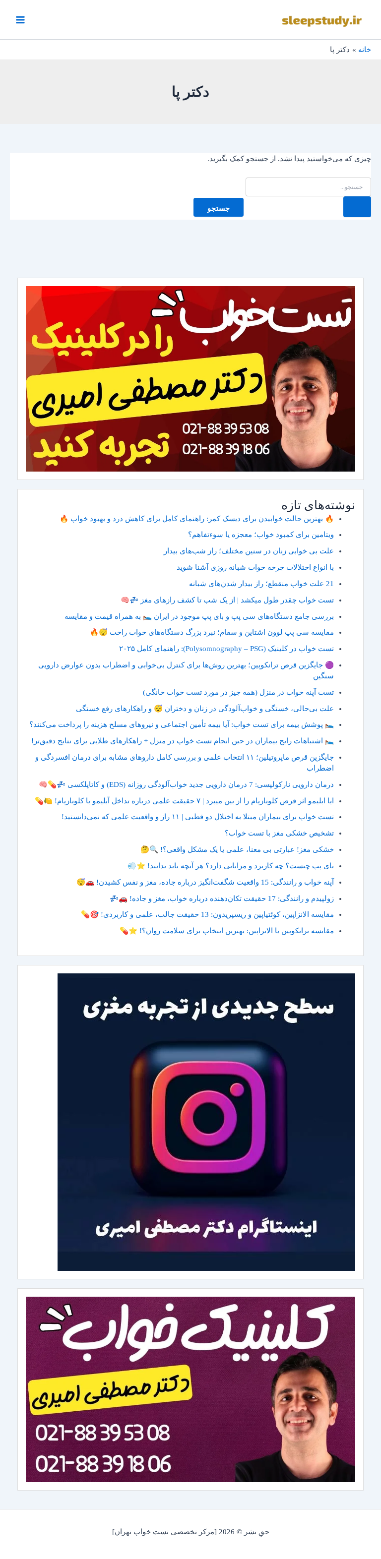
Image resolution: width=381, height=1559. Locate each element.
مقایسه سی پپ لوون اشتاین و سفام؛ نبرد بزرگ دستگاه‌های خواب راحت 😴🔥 (212, 632)
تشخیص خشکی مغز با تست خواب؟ (279, 833)
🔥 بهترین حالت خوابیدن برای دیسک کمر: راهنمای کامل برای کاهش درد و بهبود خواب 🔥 (197, 519)
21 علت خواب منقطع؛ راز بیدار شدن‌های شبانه (261, 584)
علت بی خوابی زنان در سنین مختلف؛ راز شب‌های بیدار (249, 551)
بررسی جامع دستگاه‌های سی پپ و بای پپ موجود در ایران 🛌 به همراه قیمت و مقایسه (199, 616)
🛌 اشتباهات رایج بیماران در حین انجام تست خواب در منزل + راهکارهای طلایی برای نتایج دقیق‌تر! (182, 741)
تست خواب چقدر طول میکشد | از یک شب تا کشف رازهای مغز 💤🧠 (227, 600)
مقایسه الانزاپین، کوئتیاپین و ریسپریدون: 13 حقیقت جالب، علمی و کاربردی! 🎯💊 (207, 914)
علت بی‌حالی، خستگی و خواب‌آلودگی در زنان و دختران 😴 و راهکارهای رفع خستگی (205, 709)
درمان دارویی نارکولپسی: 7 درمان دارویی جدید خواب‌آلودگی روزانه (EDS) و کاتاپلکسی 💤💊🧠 (186, 784)
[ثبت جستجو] (357, 207)
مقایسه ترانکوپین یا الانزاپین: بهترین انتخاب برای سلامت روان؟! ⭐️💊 (227, 931)
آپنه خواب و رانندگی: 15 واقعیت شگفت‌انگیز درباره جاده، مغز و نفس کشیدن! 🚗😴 (205, 882)
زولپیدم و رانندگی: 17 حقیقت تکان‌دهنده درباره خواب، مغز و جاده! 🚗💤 (222, 898)
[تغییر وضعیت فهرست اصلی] (20, 19)
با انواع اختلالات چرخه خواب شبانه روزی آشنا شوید (255, 567)
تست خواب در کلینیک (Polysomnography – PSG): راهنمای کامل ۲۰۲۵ (226, 649)
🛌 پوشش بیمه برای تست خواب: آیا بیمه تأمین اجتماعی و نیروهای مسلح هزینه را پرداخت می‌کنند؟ (181, 724)
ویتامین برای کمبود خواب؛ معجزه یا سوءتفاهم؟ (261, 535)
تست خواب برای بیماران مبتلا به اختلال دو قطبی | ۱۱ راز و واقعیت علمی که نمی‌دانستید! (198, 817)
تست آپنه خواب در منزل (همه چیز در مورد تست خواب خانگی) (238, 692)
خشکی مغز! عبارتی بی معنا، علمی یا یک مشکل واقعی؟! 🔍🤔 (237, 849)
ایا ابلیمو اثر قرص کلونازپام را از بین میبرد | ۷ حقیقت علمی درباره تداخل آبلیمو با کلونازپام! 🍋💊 (184, 801)
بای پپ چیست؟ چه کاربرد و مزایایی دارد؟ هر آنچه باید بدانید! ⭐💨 (230, 866)
